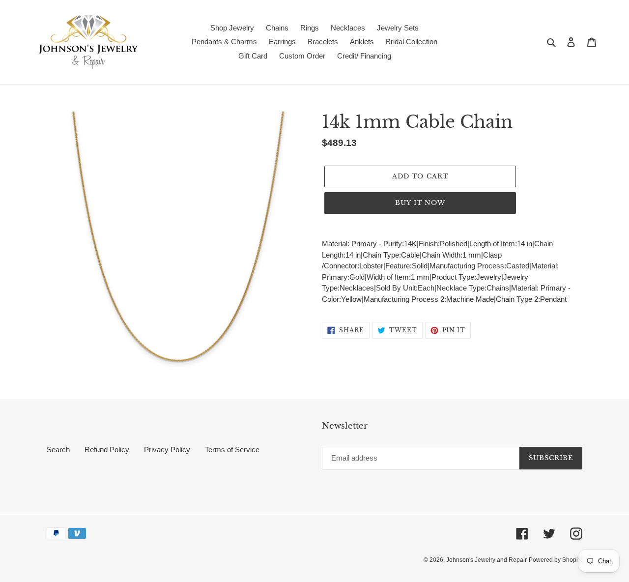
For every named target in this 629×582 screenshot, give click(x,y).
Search (58, 449)
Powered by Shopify (555, 559)
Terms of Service (232, 449)
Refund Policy (107, 449)
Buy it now (420, 203)
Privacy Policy (167, 449)
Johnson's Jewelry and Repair (486, 559)
